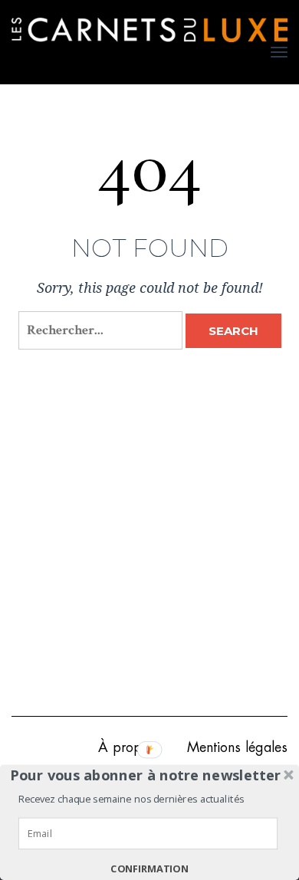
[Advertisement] (149, 543)
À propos (127, 747)
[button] (146, 775)
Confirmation (149, 869)
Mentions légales (237, 747)
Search (233, 330)
